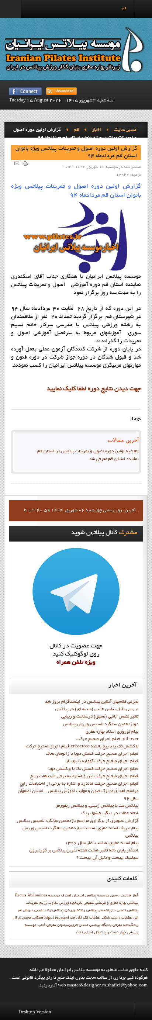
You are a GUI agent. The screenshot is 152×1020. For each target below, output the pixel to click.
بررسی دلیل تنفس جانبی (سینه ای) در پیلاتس (96, 709)
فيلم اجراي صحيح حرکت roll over (107, 739)
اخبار (96, 130)
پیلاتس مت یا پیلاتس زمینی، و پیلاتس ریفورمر (97, 806)
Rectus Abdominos (31, 895)
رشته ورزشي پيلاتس (68, 910)
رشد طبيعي (42, 910)
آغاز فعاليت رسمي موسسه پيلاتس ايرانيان (105, 895)
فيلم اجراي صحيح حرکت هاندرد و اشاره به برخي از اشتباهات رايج (79, 784)
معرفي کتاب (47, 925)
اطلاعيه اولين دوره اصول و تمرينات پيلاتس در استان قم (88, 451)
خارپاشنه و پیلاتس (101, 910)
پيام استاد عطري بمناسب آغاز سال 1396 (101, 843)
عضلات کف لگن (88, 918)
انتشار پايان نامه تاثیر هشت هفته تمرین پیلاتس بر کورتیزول (83, 850)
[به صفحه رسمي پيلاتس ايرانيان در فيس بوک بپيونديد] (25, 91)
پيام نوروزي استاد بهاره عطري (112, 732)
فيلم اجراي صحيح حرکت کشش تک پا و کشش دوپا (93, 769)
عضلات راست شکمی (116, 918)
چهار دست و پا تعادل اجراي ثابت (101, 932)
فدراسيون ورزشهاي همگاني (53, 918)
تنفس (121, 910)
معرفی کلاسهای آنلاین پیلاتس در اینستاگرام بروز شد (91, 702)
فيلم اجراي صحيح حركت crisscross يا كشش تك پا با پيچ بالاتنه (82, 746)
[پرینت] (25, 163)
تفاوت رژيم (48, 903)
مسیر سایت (125, 130)
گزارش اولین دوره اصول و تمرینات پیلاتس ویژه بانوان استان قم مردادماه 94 (76, 152)
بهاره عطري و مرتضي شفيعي (105, 903)
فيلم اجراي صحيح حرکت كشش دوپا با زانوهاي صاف (92, 754)
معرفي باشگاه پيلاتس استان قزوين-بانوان (89, 925)
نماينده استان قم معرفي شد (114, 459)
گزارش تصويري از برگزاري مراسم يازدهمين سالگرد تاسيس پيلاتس (77, 821)
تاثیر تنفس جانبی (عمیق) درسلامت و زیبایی (99, 717)
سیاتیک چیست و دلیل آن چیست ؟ (107, 858)
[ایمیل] (17, 163)
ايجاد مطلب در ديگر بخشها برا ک (109, 813)
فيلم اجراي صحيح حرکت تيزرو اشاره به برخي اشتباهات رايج (84, 776)
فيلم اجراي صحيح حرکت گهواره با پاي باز (102, 761)
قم (76, 130)
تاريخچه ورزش (71, 903)
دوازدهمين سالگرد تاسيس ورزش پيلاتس (100, 724)
